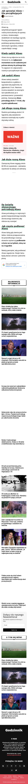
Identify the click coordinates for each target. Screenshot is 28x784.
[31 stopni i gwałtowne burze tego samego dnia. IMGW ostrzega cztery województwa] (14, 322)
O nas (5, 776)
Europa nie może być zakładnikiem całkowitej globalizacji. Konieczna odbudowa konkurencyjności (14, 388)
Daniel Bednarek (9, 16)
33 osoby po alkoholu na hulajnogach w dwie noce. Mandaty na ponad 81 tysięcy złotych (14, 495)
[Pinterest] (15, 766)
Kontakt (9, 776)
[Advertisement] (14, 187)
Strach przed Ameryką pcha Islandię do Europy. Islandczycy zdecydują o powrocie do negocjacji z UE (13, 469)
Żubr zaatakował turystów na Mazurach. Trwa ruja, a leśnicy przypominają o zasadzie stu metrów (12, 522)
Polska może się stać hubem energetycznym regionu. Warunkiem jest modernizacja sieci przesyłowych (14, 578)
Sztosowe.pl (16, 777)
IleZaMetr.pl (14, 779)
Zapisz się (14, 630)
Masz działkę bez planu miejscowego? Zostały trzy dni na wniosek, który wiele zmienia (13, 308)
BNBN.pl (22, 777)
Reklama (15, 776)
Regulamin (20, 776)
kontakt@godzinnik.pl (14, 755)
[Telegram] (24, 766)
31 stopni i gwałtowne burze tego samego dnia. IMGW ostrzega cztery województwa (13, 334)
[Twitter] (16, 770)
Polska (10, 7)
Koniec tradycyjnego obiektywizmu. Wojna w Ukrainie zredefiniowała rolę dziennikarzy (13, 442)
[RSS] (19, 766)
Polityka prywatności (7, 777)
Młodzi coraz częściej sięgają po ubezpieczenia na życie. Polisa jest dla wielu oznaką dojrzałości (14, 605)
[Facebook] (7, 766)
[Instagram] (11, 766)
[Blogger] (3, 766)
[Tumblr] (11, 770)
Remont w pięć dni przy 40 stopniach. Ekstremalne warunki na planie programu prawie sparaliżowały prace (14, 361)
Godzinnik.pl (4, 7)
